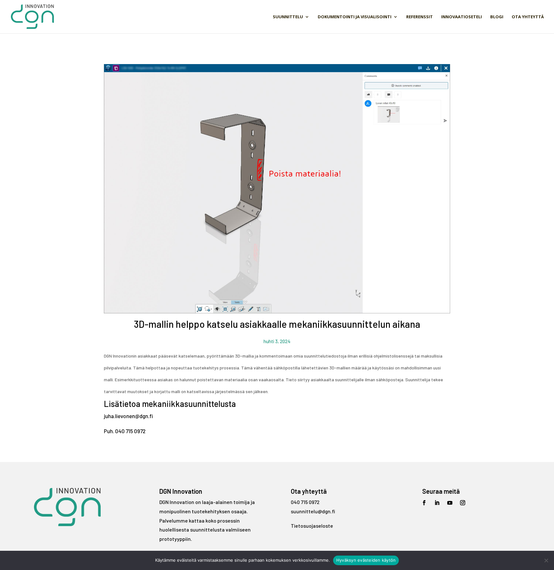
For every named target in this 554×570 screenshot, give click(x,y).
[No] (546, 560)
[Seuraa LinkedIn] (437, 503)
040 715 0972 (305, 502)
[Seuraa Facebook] (424, 503)
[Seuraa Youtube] (450, 503)
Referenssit (419, 17)
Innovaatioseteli (461, 17)
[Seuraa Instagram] (462, 503)
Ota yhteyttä (528, 17)
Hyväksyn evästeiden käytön (366, 560)
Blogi (496, 17)
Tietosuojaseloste (312, 526)
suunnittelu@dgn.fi (313, 511)
